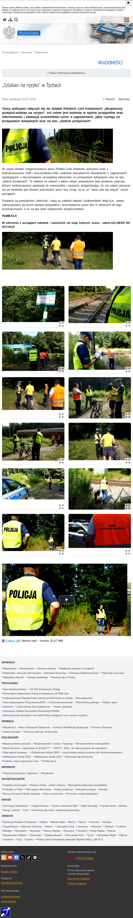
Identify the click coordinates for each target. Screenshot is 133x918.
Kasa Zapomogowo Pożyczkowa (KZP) (24, 702)
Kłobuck (109, 826)
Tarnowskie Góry (74, 835)
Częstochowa (10, 826)
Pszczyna (69, 830)
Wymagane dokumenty (38, 789)
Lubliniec (122, 826)
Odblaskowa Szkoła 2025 (17, 756)
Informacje (26, 52)
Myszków (35, 830)
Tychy (90, 835)
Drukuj (126, 99)
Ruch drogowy (10, 737)
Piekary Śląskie (52, 830)
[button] (126, 20)
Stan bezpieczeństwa (14, 689)
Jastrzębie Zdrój (65, 826)
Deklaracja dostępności (12, 882)
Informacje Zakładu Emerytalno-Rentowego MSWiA (31, 711)
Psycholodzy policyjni (87, 702)
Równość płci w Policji (63, 677)
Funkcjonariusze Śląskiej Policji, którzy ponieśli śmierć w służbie (38, 698)
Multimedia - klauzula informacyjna (22, 673)
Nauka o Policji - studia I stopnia (47, 785)
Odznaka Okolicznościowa (84, 673)
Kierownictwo (27, 668)
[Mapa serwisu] (10, 19)
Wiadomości (41, 52)
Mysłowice (21, 830)
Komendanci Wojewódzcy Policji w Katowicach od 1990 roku (36, 693)
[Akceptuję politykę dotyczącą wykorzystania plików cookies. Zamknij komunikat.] (128, 3)
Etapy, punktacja (64, 789)
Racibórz (82, 830)
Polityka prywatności (77, 883)
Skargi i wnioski (11, 810)
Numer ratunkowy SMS (65, 805)
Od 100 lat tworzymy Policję (45, 689)
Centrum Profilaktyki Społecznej (71, 727)
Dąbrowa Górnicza (31, 826)
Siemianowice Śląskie (15, 835)
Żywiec (29, 839)
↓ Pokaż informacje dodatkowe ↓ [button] (66, 72)
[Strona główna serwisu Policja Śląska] (5, 19)
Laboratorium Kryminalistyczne (33, 706)
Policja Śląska (10, 683)
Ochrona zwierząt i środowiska (40, 731)
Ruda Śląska (98, 830)
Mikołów (7, 830)
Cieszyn (107, 822)
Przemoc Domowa (102, 727)
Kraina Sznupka (11, 731)
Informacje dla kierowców (79, 756)
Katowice (96, 826)
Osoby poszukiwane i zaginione (20, 773)
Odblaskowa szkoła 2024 (48, 756)
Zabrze (123, 835)
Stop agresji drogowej (15, 752)
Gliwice (49, 826)
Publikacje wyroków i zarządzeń (76, 668)
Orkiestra (8, 706)
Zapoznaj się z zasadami (79, 878)
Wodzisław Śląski (106, 835)
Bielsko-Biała (58, 822)
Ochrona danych (47, 668)
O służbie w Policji (13, 789)
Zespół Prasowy (40, 805)
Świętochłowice (53, 835)
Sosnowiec (36, 835)
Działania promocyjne (15, 785)
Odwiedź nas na (10, 857)
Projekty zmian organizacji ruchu (21, 761)
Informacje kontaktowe (15, 805)
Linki (25, 810)
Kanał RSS (4, 857)
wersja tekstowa (8, 901)
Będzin (44, 822)
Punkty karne (49, 761)
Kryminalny (8, 767)
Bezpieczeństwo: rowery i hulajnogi (53, 743)
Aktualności (9, 727)
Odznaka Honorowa (55, 673)
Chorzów (94, 822)
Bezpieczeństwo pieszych (17, 743)
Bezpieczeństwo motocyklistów (93, 743)
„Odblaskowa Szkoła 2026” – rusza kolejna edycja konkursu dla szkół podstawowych (76, 752)
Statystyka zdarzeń (13, 677)
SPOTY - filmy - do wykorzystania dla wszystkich (80, 748)
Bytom (82, 822)
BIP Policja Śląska (85, 858)
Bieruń (72, 822)
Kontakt (103, 789)
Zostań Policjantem (13, 779)
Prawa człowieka (63, 706)
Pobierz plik (13, 640)
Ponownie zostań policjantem (82, 793)
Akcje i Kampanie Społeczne (34, 727)
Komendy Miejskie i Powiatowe (20, 822)
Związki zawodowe (37, 677)
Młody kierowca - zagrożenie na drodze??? (26, 748)
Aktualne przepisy (86, 789)
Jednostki (7, 816)
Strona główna (10, 52)
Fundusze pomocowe (61, 702)
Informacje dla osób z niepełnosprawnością (55, 810)
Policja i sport (110, 702)
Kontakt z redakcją (9, 871)
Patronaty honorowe (113, 673)
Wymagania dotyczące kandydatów (88, 785)
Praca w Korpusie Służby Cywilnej (21, 793)
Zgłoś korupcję (89, 805)
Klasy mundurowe (53, 793)
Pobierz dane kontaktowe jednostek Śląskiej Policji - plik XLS (70, 839)
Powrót (110, 99)
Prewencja (8, 721)
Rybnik (112, 830)
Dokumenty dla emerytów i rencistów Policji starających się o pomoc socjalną (45, 715)
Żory (19, 839)
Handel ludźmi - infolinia (114, 805)
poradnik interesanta (10, 896)
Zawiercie (8, 839)
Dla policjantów (84, 698)
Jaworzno (83, 826)
